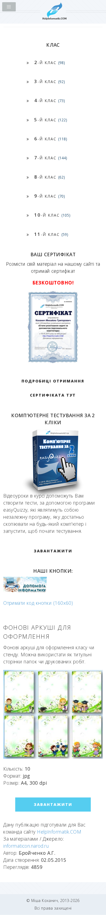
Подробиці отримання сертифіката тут (52, 388)
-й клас (49, 62)
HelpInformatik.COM (59, 831)
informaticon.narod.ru (26, 846)
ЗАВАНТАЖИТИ (53, 550)
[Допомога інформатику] (25, 591)
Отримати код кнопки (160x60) (38, 603)
